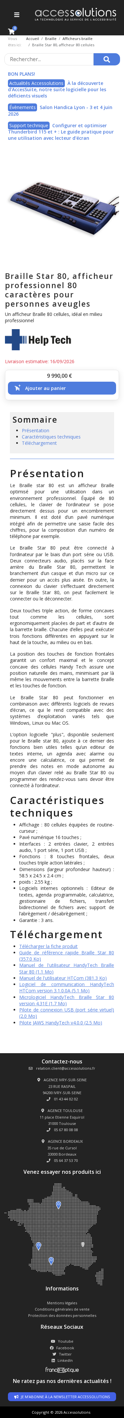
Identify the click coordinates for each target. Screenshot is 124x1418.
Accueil (32, 38)
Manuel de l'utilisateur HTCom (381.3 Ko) (63, 978)
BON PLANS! (21, 74)
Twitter (65, 1354)
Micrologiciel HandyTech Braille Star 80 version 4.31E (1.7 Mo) (66, 1000)
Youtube (65, 1341)
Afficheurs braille (77, 38)
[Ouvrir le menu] (16, 14)
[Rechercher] (107, 59)
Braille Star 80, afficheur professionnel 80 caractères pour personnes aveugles (59, 289)
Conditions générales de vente (62, 1309)
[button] (62, 388)
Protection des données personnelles (62, 1315)
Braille (51, 38)
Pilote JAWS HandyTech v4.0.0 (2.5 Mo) (60, 1022)
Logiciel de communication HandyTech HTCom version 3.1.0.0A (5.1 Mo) (66, 987)
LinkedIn (65, 1360)
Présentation (35, 430)
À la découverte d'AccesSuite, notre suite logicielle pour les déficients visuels (57, 89)
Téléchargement (39, 443)
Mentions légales (62, 1302)
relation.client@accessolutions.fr (65, 1068)
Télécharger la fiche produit (48, 946)
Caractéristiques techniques (51, 437)
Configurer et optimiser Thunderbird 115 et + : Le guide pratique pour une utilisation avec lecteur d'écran (61, 131)
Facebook (65, 1347)
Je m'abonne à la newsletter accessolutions (65, 1396)
